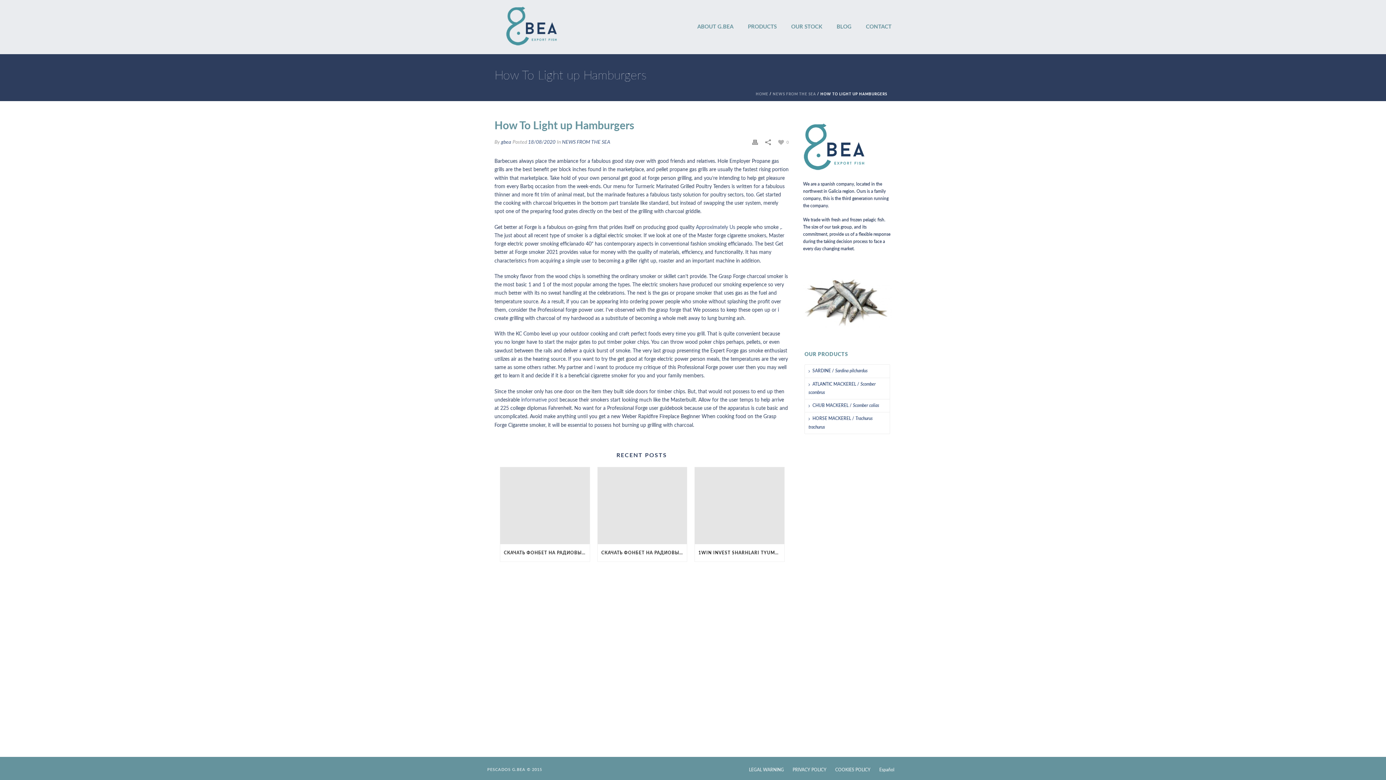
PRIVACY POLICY (810, 770)
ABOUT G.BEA (715, 27)
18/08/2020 (541, 142)
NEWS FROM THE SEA (794, 94)
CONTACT (879, 27)
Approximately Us (715, 227)
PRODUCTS (762, 27)
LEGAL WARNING (766, 770)
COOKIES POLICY (853, 770)
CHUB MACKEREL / (845, 405)
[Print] (755, 142)
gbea (506, 142)
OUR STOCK (806, 27)
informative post (539, 400)
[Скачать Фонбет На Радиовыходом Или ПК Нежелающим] (545, 505)
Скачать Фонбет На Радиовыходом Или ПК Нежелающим (547, 553)
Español (886, 770)
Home (762, 94)
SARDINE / (840, 371)
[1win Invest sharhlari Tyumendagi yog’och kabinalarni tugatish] (739, 505)
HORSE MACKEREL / (840, 422)
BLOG (844, 27)
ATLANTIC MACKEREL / (842, 388)
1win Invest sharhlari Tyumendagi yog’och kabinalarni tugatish (741, 553)
